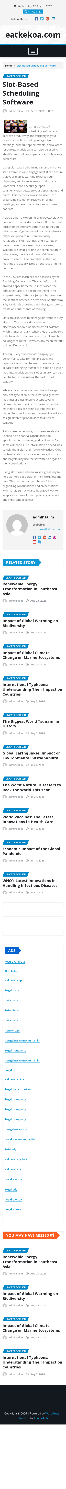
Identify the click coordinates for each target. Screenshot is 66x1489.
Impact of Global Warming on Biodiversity (30, 623)
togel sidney (13, 1209)
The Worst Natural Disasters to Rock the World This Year (32, 787)
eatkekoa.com (33, 34)
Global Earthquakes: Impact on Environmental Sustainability (32, 755)
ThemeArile (41, 1418)
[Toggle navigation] (33, 51)
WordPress (52, 1413)
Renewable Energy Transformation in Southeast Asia (30, 588)
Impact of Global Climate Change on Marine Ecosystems (31, 655)
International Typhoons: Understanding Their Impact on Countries (32, 689)
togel (8, 1070)
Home (9, 65)
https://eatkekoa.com (46, 529)
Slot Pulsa (11, 971)
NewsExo (23, 1418)
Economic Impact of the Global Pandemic (31, 851)
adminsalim (16, 111)
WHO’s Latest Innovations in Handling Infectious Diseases (30, 883)
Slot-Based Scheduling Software (36, 65)
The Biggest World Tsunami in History (31, 724)
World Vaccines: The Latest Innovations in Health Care (28, 819)
